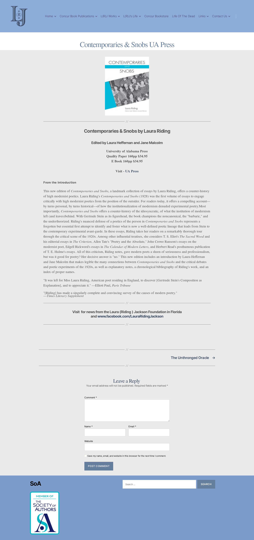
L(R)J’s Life (130, 16)
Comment (90, 397)
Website (88, 441)
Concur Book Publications (77, 16)
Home (49, 16)
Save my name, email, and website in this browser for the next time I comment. (126, 456)
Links (202, 16)
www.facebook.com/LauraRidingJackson (130, 316)
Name (88, 426)
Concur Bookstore (156, 16)
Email (132, 426)
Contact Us (219, 16)
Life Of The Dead (183, 16)
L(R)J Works (109, 16)
